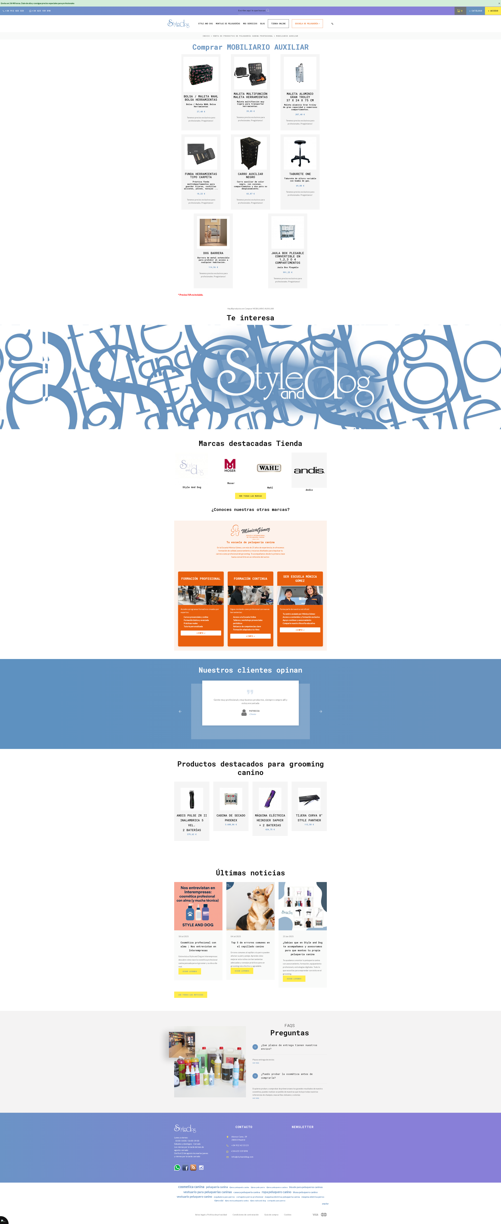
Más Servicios (250, 24)
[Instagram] (201, 1167)
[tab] (289, 1047)
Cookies (287, 1214)
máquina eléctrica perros (313, 1197)
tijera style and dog (258, 1201)
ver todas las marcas (250, 496)
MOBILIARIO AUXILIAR (287, 36)
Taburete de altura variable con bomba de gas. (300, 179)
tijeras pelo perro (258, 1187)
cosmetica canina (191, 1187)
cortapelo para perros (276, 1201)
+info (199, 633)
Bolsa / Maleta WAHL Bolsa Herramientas (201, 97)
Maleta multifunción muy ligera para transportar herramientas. (250, 103)
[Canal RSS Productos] (193, 1167)
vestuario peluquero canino (194, 1196)
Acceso (494, 11)
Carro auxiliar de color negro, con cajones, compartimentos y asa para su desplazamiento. (250, 185)
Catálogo (477, 11)
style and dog (205, 24)
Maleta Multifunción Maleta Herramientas (251, 95)
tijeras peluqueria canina (239, 1187)
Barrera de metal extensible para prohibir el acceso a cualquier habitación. (213, 259)
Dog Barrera (213, 253)
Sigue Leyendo (190, 971)
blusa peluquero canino (305, 1192)
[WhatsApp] (177, 1167)
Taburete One (300, 174)
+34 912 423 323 (14, 11)
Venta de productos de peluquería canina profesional (243, 36)
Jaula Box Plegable (287, 267)
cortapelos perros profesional (249, 1197)
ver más (255, 1063)
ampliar (325, 1203)
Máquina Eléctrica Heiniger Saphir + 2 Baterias (270, 820)
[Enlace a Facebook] (185, 1167)
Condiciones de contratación (246, 1214)
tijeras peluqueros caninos (277, 1187)
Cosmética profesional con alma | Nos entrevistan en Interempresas (198, 946)
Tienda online (278, 23)
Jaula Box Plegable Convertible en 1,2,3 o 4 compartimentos (287, 258)
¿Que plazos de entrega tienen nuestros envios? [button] (289, 1047)
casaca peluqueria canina (247, 1192)
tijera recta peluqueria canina (237, 1201)
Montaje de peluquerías (228, 24)
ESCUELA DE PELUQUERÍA (306, 23)
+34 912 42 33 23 (240, 1145)
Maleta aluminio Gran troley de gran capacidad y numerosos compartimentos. (300, 107)
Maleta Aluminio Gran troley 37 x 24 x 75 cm (300, 97)
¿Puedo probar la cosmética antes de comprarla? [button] (287, 1075)
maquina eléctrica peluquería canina (282, 1197)
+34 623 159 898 (41, 11)
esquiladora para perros (224, 1197)
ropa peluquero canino (276, 1192)
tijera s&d (218, 1200)
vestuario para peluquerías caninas (207, 1192)
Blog (262, 24)
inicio (206, 36)
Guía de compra (271, 1214)
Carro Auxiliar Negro (250, 175)
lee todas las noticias (190, 995)
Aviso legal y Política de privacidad (211, 1214)
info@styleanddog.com (242, 1157)
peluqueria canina (217, 1186)
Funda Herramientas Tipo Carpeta (201, 175)
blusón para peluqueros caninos (306, 1187)
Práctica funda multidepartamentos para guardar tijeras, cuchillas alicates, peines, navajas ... (201, 185)
